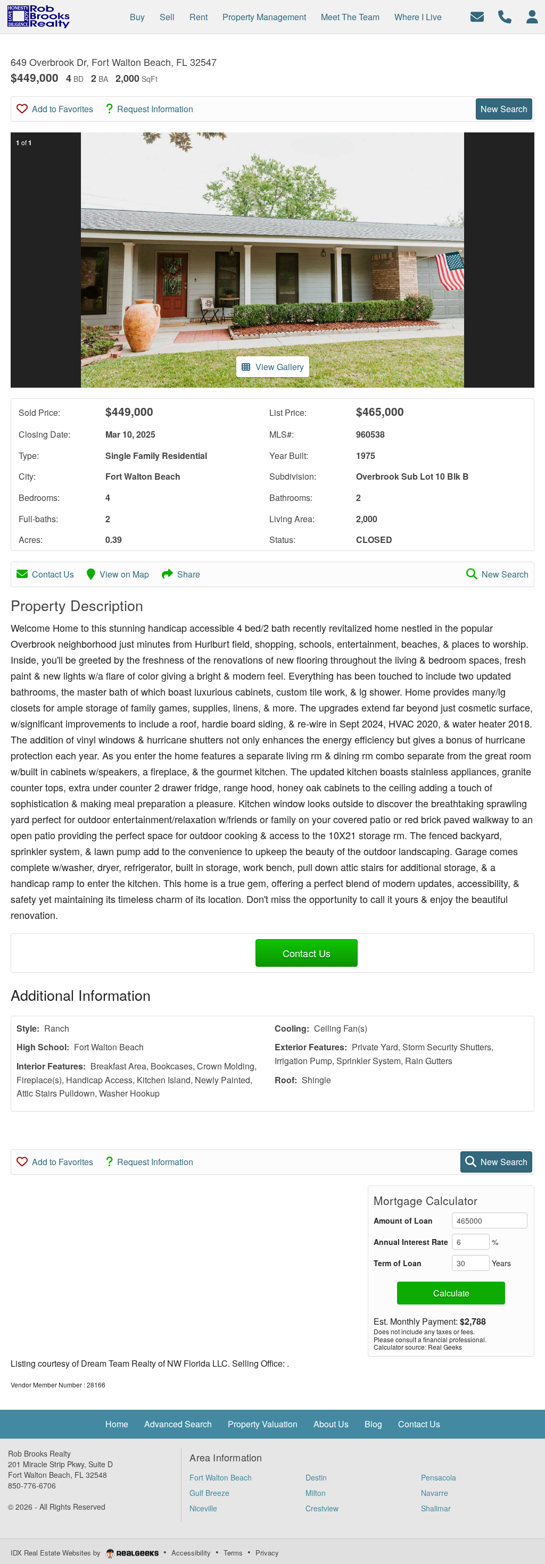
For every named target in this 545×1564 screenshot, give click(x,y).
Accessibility (191, 1553)
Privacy (267, 1553)
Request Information (155, 109)
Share (188, 574)
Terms (233, 1553)
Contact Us (53, 574)
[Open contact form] (477, 16)
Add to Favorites (62, 109)
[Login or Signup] (532, 16)
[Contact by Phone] (504, 16)
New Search (504, 109)
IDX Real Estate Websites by (57, 1553)
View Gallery (279, 367)
